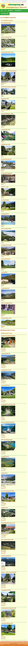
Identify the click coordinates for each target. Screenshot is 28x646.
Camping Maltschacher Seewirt (7, 52)
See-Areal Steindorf (5, 200)
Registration (20, 642)
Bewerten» (3, 351)
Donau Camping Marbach (6, 228)
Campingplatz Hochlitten (6, 590)
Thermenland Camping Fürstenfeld (8, 335)
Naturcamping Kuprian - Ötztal (7, 113)
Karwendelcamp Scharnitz (6, 159)
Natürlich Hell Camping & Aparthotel (8, 86)
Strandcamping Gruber (5, 259)
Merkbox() (4, 13)
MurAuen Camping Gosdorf (6, 303)
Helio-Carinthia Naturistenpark (7, 539)
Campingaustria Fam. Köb (6, 245)
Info (12, 642)
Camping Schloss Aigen (5, 129)
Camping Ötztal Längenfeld (6, 173)
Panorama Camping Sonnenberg (7, 491)
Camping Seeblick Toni (5, 353)
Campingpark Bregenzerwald (7, 623)
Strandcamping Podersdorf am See (8, 523)
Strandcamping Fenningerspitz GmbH (8, 608)
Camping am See (4, 507)
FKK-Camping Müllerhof (6, 23)
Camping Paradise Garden (6, 318)
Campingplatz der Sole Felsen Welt (8, 404)
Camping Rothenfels (5, 288)
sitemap (25, 642)
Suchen (10, 10)
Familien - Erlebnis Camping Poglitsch (8, 70)
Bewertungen (7, 642)
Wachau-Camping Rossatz (6, 37)
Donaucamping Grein (5, 385)
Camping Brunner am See (6, 370)
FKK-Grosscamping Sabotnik (6, 439)
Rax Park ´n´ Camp (4, 186)
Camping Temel (4, 473)
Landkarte (18, 10)
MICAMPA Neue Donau (5, 144)
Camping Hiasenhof (5, 456)
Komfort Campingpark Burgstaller (8, 422)
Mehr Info (24, 2)
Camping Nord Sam (5, 214)
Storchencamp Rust (5, 98)
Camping (2, 642)
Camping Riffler (4, 272)
